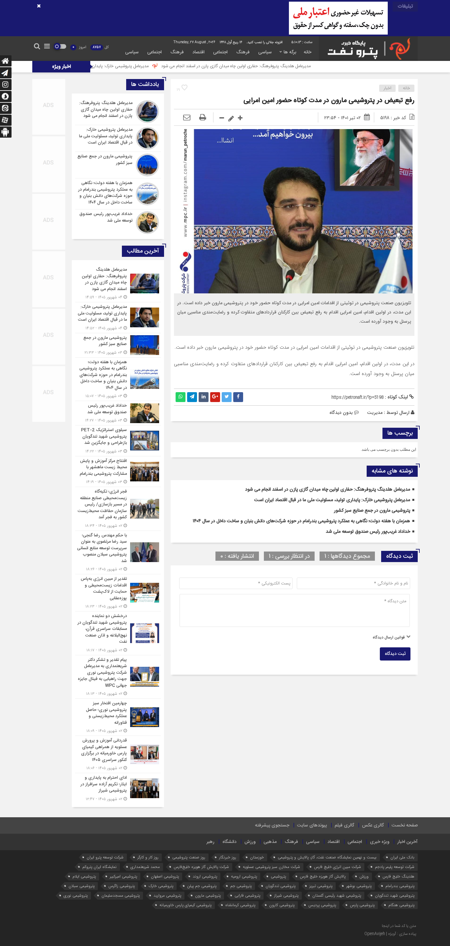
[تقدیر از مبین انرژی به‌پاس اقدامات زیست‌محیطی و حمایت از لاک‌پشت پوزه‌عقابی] (118, 592)
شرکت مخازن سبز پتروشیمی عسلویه (271, 867)
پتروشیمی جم (241, 886)
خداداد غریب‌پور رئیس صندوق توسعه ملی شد (368, 532)
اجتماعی (220, 52)
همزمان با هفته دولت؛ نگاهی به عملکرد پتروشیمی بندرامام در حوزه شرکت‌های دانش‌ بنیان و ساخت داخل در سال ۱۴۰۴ (301, 521)
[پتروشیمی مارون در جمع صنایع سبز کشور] (118, 165)
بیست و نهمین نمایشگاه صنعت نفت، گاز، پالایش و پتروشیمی (327, 857)
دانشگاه (229, 842)
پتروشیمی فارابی (247, 895)
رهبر (210, 842)
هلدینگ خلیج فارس (398, 876)
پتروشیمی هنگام (401, 905)
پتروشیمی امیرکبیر (123, 876)
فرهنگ (243, 52)
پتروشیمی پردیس (322, 905)
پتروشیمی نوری (76, 895)
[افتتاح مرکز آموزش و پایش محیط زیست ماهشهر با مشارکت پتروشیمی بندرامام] (118, 471)
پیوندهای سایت (312, 825)
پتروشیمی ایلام (84, 876)
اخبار (387, 88)
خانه (307, 52)
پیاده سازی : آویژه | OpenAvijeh (390, 934)
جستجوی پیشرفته (272, 825)
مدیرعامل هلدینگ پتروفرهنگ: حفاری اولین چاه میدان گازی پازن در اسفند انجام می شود (278, 66)
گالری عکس (373, 825)
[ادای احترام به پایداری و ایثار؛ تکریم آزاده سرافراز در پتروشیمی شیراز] (118, 787)
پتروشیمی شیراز (286, 895)
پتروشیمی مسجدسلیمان (120, 895)
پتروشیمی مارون (208, 895)
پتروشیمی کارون (282, 905)
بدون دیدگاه (341, 412)
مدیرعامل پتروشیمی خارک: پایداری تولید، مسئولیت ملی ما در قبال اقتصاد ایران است (120, 66)
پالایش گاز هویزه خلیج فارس (323, 876)
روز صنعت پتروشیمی (188, 857)
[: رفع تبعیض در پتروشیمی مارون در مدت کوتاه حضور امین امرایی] (186, 117)
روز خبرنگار (227, 857)
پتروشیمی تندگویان (280, 886)
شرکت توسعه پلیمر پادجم (394, 867)
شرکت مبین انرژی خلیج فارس (337, 867)
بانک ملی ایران (402, 857)
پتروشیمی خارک (161, 886)
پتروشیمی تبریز (320, 886)
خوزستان (257, 857)
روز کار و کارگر (147, 857)
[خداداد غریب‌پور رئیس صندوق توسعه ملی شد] (118, 221)
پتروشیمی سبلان (82, 886)
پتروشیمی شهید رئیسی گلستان (336, 895)
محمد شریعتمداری (145, 867)
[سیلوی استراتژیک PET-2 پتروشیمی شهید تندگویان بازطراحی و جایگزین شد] (118, 440)
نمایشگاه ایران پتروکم (99, 867)
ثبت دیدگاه (395, 654)
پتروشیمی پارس (362, 905)
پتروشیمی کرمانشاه (240, 905)
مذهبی (270, 842)
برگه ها (290, 52)
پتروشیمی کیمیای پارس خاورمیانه (185, 905)
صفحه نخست (405, 825)
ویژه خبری (379, 842)
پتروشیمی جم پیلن (201, 886)
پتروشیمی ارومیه (244, 876)
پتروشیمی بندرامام (399, 886)
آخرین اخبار (407, 842)
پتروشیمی (278, 876)
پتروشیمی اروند (205, 876)
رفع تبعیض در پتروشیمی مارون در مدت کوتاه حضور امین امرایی (328, 100)
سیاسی (265, 52)
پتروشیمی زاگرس (121, 886)
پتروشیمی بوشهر (359, 886)
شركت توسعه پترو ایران (105, 857)
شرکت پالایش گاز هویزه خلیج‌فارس (201, 867)
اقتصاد (198, 52)
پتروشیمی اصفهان (165, 876)
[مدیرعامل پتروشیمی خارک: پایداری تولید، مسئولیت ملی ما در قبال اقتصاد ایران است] (118, 138)
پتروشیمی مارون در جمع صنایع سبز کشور (372, 511)
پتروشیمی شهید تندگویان (394, 895)
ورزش (250, 842)
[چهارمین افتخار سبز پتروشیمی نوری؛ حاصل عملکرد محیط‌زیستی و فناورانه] (118, 717)
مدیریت (374, 412)
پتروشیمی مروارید (167, 895)
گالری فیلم (344, 825)
